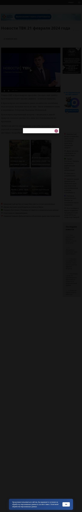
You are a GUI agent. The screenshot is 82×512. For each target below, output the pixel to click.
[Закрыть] (56, 131)
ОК (66, 504)
